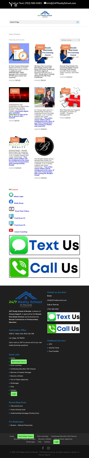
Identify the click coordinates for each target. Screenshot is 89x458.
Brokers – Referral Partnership (21, 425)
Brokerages (15, 383)
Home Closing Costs (18, 409)
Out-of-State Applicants (19, 379)
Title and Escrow (17, 406)
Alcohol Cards (54, 348)
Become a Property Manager (21, 372)
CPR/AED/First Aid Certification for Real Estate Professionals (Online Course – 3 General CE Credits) (19, 109)
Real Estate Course (19, 362)
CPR (50, 344)
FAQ (12, 387)
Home (11, 34)
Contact (13, 390)
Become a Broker (17, 376)
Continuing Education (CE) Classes (23, 369)
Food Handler (54, 351)
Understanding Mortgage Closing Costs (25, 413)
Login (14, 394)
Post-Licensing (16, 365)
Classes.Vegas (14, 314)
